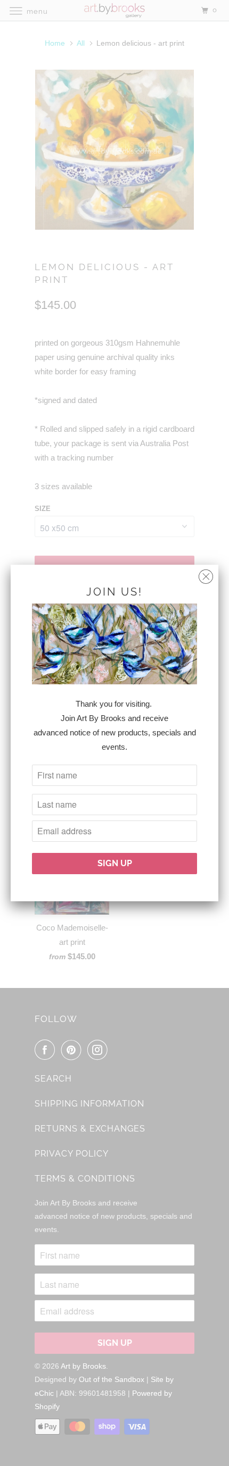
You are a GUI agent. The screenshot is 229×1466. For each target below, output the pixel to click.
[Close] (206, 574)
